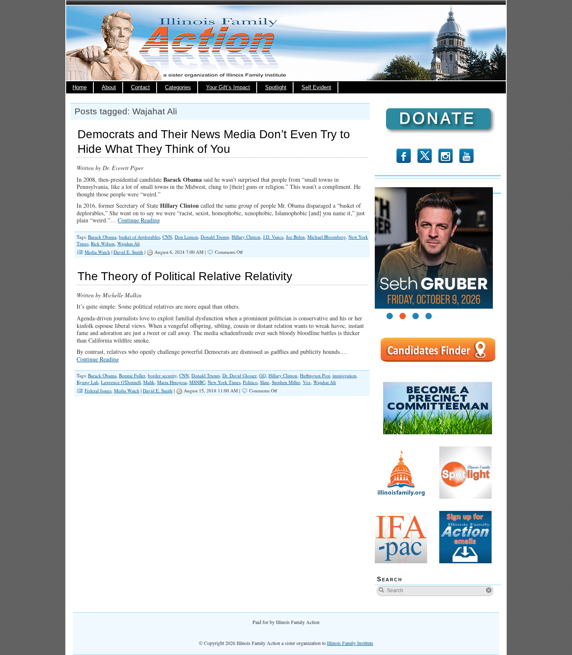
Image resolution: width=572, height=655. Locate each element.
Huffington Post (315, 375)
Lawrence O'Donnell (121, 382)
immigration (344, 375)
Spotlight (275, 87)
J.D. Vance (273, 237)
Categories (178, 87)
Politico (250, 382)
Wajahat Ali (128, 243)
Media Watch (97, 252)
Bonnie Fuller (132, 375)
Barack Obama (102, 237)
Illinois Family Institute (350, 643)
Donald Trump (215, 237)
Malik (149, 382)
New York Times (224, 382)
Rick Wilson (103, 243)
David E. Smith (128, 252)
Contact (140, 87)
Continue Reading (139, 220)
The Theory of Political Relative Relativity (184, 276)
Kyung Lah (87, 382)
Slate (264, 382)
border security (162, 375)
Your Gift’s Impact (228, 87)
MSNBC (197, 382)
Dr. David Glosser (239, 375)
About (109, 87)
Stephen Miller (286, 382)
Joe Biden (295, 237)
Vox (307, 382)
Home (79, 87)
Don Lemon (186, 237)
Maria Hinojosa (172, 382)
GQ (262, 375)
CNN (167, 237)
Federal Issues (98, 390)
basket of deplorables (139, 237)
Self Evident (316, 87)
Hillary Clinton (246, 237)
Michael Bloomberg (326, 237)
